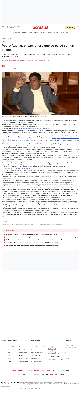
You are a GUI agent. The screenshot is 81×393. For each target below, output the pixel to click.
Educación (22, 344)
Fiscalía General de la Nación (45, 224)
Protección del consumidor (54, 344)
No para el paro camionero (22, 169)
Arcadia (9, 352)
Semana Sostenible (24, 361)
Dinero (9, 349)
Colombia (18, 224)
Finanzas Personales (24, 349)
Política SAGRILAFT (36, 355)
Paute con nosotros (70, 355)
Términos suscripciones (36, 349)
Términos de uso (35, 344)
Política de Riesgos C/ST (37, 352)
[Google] (2, 383)
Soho (9, 355)
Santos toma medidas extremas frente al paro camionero (32, 128)
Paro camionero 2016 (8, 224)
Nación (9, 38)
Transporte (58, 224)
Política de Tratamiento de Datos (39, 347)
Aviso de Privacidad (7, 386)
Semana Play (11, 344)
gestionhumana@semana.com (56, 359)
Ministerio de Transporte (29, 224)
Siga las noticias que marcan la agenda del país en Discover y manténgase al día (26, 60)
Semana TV (11, 347)
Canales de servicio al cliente (72, 350)
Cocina (21, 355)
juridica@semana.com (53, 353)
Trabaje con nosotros (70, 353)
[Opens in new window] (5, 383)
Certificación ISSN (35, 358)
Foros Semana (23, 347)
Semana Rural (23, 352)
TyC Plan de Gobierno (36, 361)
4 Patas (9, 361)
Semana (4, 38)
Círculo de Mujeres (24, 358)
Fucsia (9, 358)
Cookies (67, 358)
